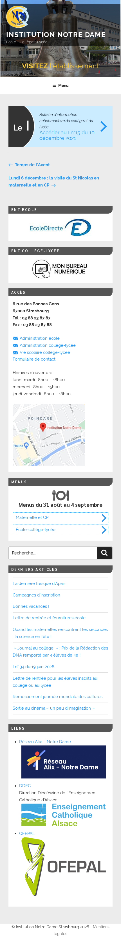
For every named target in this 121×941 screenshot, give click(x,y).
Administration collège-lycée (48, 345)
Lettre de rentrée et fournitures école (49, 617)
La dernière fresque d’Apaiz (39, 583)
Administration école (40, 338)
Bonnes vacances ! (31, 606)
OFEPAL (27, 833)
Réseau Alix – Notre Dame (45, 741)
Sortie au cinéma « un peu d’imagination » (54, 708)
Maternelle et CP (32, 517)
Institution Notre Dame (56, 34)
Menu (63, 85)
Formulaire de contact (34, 359)
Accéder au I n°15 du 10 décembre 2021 (67, 126)
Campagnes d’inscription (36, 595)
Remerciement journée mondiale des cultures (57, 696)
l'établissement (60, 66)
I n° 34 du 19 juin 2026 (33, 666)
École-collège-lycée (35, 529)
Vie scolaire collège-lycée (45, 352)
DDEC (25, 785)
